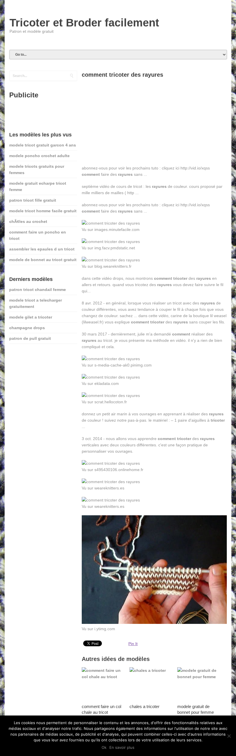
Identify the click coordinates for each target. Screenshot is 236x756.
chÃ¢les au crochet (28, 221)
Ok (104, 747)
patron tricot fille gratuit (32, 200)
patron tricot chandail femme (37, 289)
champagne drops (27, 327)
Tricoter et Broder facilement (84, 23)
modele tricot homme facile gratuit (43, 211)
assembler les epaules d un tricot (42, 249)
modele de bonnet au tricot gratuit (43, 259)
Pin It (133, 643)
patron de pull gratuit (30, 338)
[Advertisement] (154, 124)
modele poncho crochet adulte (39, 155)
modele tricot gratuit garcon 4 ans (42, 145)
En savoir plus (121, 747)
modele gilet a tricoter (30, 317)
